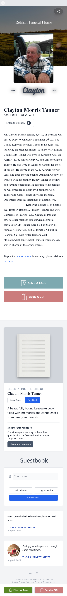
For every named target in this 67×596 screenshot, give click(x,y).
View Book (15, 399)
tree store (9, 261)
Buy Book (32, 399)
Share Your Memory (20, 444)
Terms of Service (42, 582)
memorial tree (23, 256)
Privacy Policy (25, 582)
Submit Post (33, 497)
